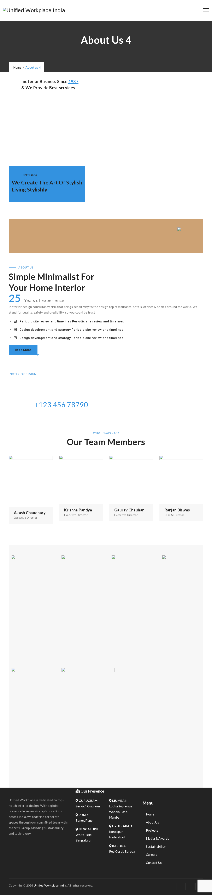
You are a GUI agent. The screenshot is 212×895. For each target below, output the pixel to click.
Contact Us (154, 862)
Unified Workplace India (50, 885)
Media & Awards (157, 838)
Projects (152, 830)
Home (17, 67)
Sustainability (156, 846)
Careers (151, 854)
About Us (152, 822)
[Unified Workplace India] (34, 10)
